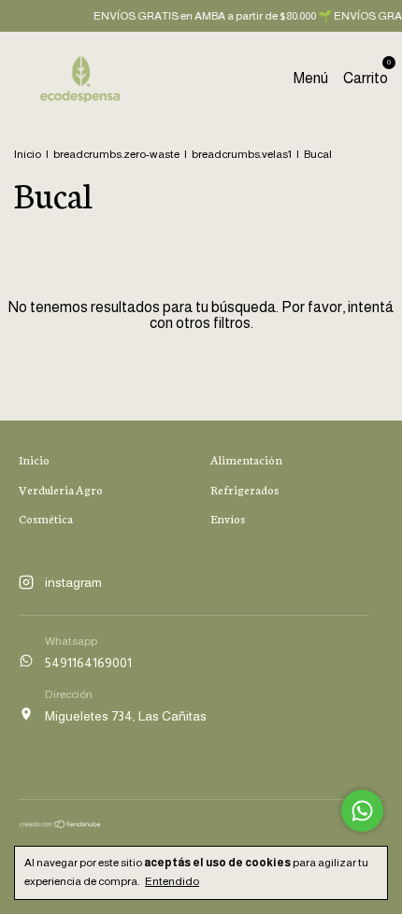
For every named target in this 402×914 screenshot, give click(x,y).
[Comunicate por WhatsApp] (362, 811)
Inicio (27, 154)
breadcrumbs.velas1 (242, 154)
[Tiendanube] (61, 824)
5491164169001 (88, 662)
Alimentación (246, 459)
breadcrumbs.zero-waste (116, 154)
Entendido (172, 881)
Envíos (227, 518)
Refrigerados (244, 489)
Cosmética (46, 518)
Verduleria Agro (61, 489)
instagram (73, 582)
